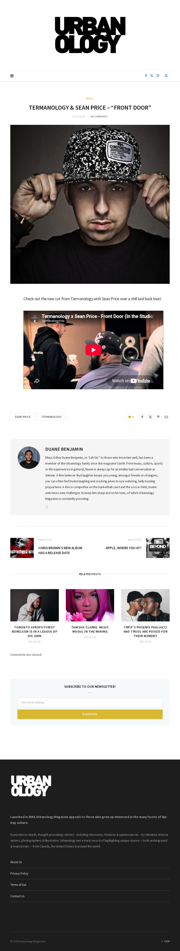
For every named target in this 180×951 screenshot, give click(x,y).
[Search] (166, 75)
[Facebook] (8, 311)
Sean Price (23, 416)
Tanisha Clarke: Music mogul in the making (90, 629)
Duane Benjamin (64, 449)
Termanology (51, 416)
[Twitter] (8, 323)
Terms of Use (18, 885)
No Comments (99, 116)
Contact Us (17, 896)
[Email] (8, 347)
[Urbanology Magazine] (90, 35)
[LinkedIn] (8, 335)
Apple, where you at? (124, 548)
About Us (16, 862)
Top (167, 941)
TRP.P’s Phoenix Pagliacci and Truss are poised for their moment (145, 631)
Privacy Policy (19, 873)
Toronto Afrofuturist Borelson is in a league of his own (34, 631)
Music (90, 98)
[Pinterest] (158, 416)
